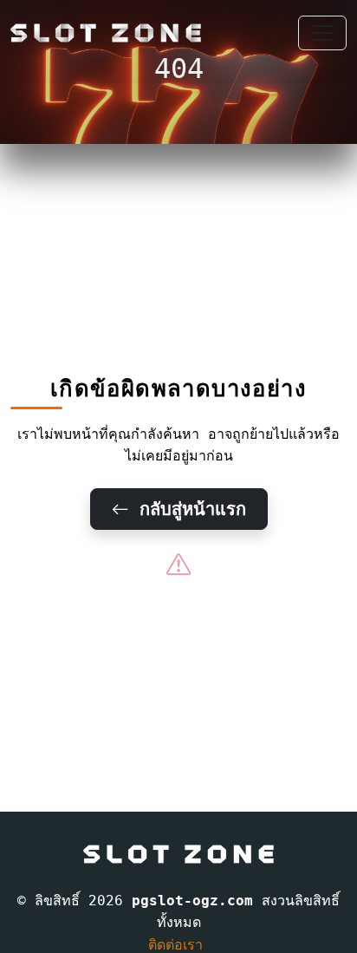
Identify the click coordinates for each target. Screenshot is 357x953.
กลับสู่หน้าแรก (187, 509)
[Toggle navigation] (322, 33)
